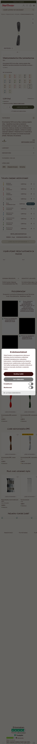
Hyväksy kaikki (18, 374)
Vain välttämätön (18, 379)
